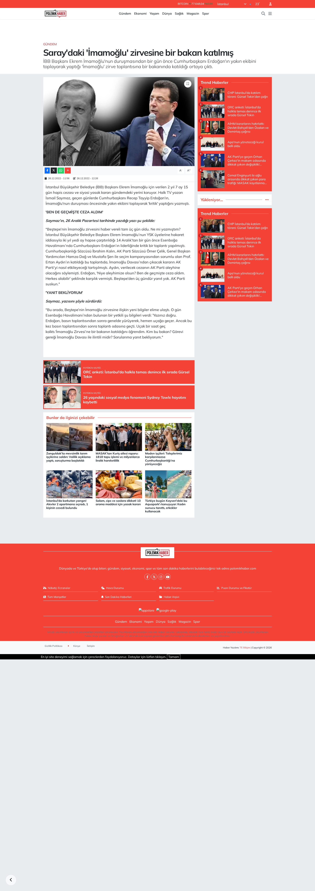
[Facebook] (147, 577)
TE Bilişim (245, 647)
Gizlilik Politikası (53, 645)
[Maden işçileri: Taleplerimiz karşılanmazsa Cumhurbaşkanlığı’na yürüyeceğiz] (168, 437)
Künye (76, 645)
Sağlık (179, 13)
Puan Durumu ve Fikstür (236, 588)
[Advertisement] (235, 330)
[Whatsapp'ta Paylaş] (61, 170)
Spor (205, 13)
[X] (154, 577)
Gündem (125, 13)
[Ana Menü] (270, 13)
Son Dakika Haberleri (118, 597)
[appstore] (146, 610)
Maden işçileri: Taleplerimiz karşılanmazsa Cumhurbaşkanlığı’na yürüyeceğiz (163, 459)
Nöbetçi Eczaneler (59, 588)
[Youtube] (168, 577)
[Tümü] (267, 200)
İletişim (91, 645)
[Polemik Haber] (55, 13)
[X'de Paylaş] (54, 170)
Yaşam (154, 13)
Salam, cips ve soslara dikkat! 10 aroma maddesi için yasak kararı (118, 502)
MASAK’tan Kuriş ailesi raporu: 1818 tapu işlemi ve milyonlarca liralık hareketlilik (118, 457)
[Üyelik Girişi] (269, 4)
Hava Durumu (115, 588)
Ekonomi (140, 13)
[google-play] (166, 610)
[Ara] (263, 13)
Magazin (193, 13)
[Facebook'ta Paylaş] (47, 170)
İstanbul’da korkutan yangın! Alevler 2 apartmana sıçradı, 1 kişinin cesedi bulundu (67, 504)
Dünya (167, 13)
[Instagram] (161, 577)
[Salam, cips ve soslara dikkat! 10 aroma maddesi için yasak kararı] (119, 484)
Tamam (173, 657)
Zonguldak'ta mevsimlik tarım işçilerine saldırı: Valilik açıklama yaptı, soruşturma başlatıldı (68, 457)
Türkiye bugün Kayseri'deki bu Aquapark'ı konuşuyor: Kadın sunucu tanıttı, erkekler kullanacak (166, 506)
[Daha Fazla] (68, 170)
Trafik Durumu (172, 588)
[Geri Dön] (10, 880)
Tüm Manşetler (56, 597)
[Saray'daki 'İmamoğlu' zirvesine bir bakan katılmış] (119, 121)
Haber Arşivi (171, 597)
